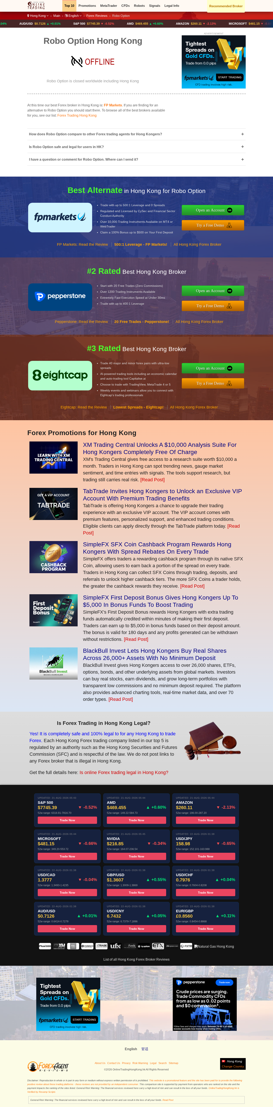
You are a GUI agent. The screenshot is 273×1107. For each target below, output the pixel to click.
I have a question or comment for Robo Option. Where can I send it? (136, 159)
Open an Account (210, 210)
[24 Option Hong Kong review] (172, 948)
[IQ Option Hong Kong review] (144, 948)
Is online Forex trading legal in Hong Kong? (124, 772)
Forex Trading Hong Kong (77, 115)
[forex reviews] (48, 1071)
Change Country (233, 1066)
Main (56, 15)
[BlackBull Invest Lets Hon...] (53, 678)
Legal (153, 1063)
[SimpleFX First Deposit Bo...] (53, 624)
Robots (139, 5)
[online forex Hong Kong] (38, 8)
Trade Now (67, 820)
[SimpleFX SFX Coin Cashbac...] (53, 571)
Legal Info (171, 5)
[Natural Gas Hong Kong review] (214, 946)
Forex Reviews (96, 15)
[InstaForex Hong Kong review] (87, 948)
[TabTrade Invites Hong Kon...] (53, 518)
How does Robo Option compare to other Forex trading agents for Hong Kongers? (136, 134)
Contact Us (113, 1063)
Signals (154, 5)
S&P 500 (48, 23)
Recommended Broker (226, 6)
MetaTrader (108, 5)
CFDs (125, 5)
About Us (100, 1063)
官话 (144, 1049)
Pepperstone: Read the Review (81, 322)
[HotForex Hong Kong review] (130, 948)
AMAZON (151, 23)
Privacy (126, 1063)
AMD (99, 23)
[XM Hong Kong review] (59, 948)
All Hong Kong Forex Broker (197, 244)
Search (162, 1063)
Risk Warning (140, 1063)
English (74, 15)
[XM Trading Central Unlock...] (53, 472)
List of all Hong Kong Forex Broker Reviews (136, 959)
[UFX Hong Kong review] (116, 948)
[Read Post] (152, 479)
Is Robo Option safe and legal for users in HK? (136, 146)
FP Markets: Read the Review (82, 244)
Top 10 (69, 5)
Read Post (168, 1100)
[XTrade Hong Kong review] (101, 948)
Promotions (87, 5)
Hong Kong (37, 15)
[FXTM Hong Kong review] (186, 948)
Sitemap (173, 1063)
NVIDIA (261, 23)
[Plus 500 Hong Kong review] (45, 948)
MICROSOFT (206, 23)
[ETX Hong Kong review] (158, 948)
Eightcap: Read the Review (84, 407)
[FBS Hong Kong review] (73, 948)
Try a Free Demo (210, 225)
